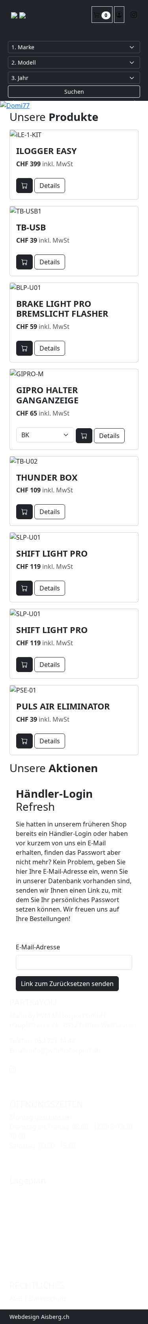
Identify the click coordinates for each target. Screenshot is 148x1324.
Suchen (74, 91)
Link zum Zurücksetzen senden (67, 983)
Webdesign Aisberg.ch (39, 1316)
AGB (15, 1298)
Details (49, 185)
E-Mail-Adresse (38, 947)
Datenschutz (48, 1298)
